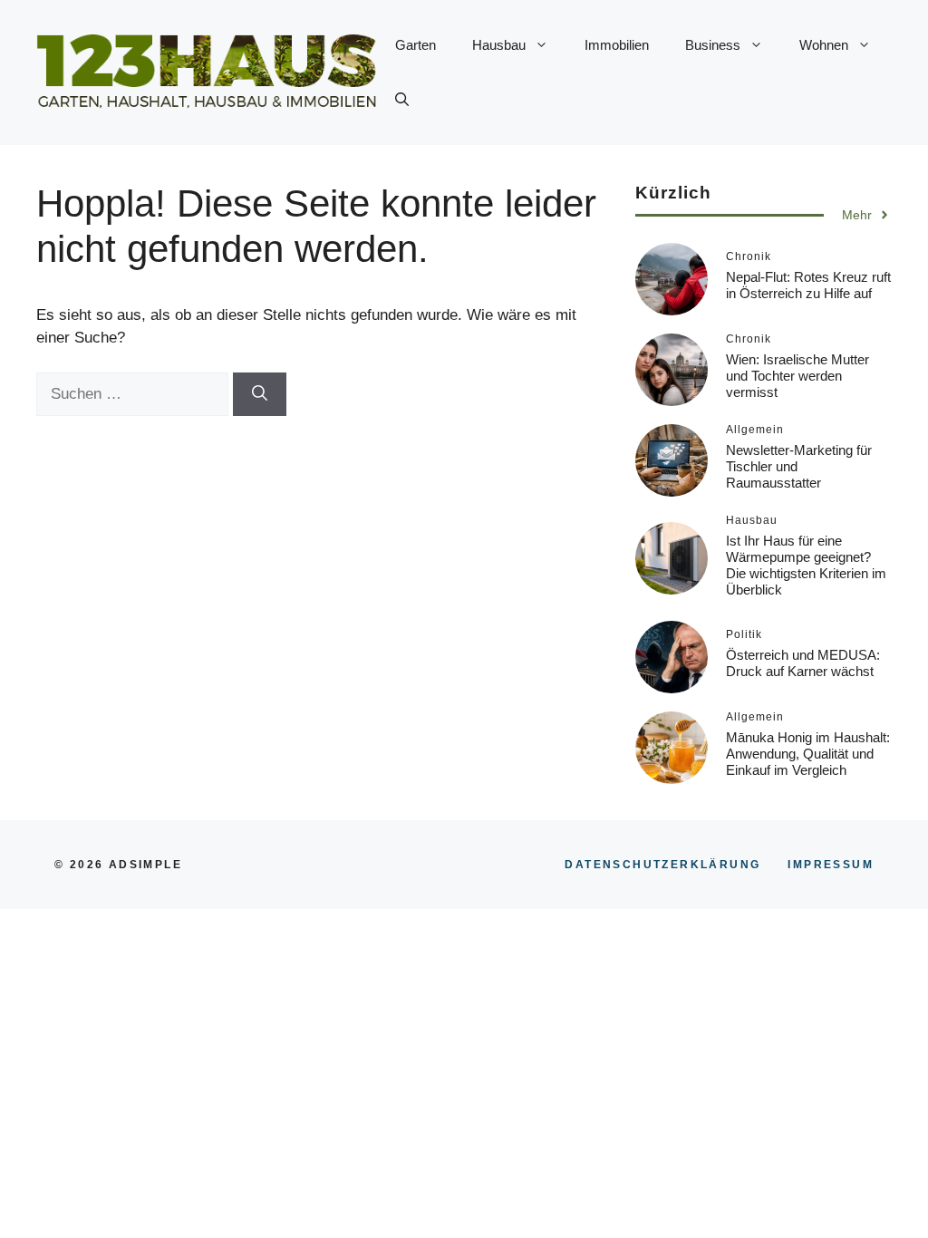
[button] (402, 100)
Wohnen (823, 45)
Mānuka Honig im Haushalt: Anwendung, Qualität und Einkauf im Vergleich (808, 754)
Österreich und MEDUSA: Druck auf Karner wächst (803, 663)
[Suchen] (259, 394)
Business (712, 45)
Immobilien (617, 45)
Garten (415, 45)
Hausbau (499, 45)
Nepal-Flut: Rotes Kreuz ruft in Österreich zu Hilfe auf (808, 285)
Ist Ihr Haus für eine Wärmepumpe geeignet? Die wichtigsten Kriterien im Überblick (806, 565)
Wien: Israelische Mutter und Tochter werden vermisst (797, 376)
